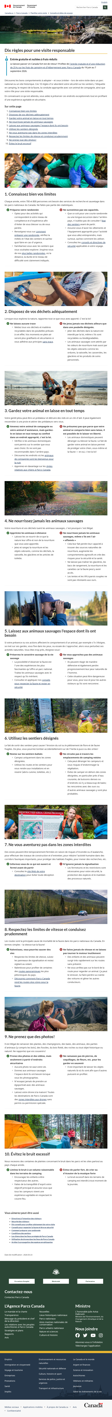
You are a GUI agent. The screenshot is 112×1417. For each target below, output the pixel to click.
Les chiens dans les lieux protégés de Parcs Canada (32, 1236)
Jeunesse (77, 1386)
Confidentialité (14, 1410)
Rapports (9, 1333)
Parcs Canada (22, 13)
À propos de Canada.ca (57, 1407)
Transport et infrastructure (51, 1388)
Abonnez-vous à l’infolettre (89, 1342)
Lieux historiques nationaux (53, 1315)
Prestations (10, 1381)
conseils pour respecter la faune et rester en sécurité (32, 683)
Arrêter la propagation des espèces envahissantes (32, 1242)
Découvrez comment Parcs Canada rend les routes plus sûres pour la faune (32, 982)
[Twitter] (85, 1336)
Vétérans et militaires (83, 1381)
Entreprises (10, 1375)
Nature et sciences (48, 1331)
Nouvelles (44, 1311)
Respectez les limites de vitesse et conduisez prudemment (38, 136)
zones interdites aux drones (33, 1099)
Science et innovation (83, 1370)
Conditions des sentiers (21, 1233)
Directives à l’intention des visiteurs (26, 1218)
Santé (7, 1386)
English (104, 2)
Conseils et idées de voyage (61, 13)
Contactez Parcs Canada (17, 1297)
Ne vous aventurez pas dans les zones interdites (33, 132)
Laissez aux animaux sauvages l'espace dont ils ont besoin (38, 125)
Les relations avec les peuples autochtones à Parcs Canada (19, 1325)
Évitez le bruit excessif (20, 143)
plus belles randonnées (33, 253)
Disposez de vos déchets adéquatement (29, 114)
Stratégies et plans (14, 1330)
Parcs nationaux (47, 1318)
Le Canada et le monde (83, 1359)
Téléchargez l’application (87, 1345)
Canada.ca (9, 13)
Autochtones (79, 1375)
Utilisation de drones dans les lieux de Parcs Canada (32, 1239)
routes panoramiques (29, 971)
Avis (7, 1337)
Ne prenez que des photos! (22, 139)
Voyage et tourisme (14, 1370)
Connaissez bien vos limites (23, 110)
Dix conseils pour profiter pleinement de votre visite (33, 1224)
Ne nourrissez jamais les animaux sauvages (31, 121)
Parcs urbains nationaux (51, 1328)
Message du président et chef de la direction (19, 1320)
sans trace (48, 341)
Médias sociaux (12, 1407)
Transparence (11, 1315)
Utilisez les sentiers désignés (23, 129)
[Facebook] (77, 1336)
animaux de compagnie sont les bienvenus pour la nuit (34, 459)
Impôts (8, 1391)
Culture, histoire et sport (50, 1373)
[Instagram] (101, 1336)
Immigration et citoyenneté (17, 1364)
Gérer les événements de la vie (87, 1391)
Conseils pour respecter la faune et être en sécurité (32, 1227)
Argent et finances (81, 1364)
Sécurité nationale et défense (52, 1368)
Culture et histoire (48, 1335)
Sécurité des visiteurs (20, 1221)
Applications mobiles (33, 1407)
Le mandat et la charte (16, 1311)
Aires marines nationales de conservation (53, 1323)
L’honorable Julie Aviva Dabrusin (89, 1316)
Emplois (8, 1359)
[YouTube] (93, 1336)
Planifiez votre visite (39, 13)
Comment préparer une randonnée (25, 1230)
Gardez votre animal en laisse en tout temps (31, 118)
